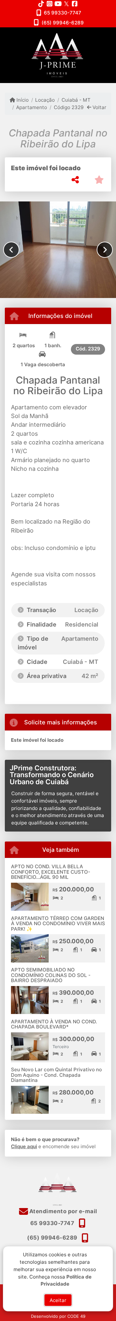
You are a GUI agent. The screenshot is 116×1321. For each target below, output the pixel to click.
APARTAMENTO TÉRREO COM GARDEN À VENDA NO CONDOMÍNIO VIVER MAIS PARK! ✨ (58, 923)
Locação (45, 100)
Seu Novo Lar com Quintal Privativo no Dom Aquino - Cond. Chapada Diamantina (56, 1074)
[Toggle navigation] (97, 36)
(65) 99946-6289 (63, 23)
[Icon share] (41, 3)
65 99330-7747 (62, 13)
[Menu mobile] (58, 55)
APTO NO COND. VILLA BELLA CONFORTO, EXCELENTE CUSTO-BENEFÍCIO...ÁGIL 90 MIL (50, 871)
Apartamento (31, 107)
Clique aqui (24, 1146)
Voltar (98, 107)
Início (22, 100)
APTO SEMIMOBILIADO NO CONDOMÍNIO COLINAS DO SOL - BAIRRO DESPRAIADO (51, 975)
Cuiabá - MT (76, 100)
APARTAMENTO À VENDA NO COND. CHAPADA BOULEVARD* (54, 1024)
